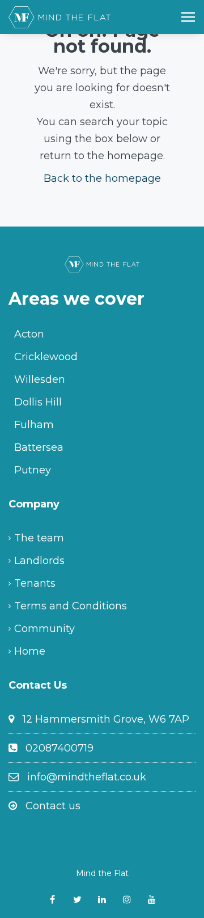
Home (29, 651)
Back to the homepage (102, 178)
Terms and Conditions (70, 606)
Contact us (53, 806)
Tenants (35, 583)
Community (44, 628)
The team (39, 538)
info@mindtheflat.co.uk (86, 777)
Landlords (39, 560)
